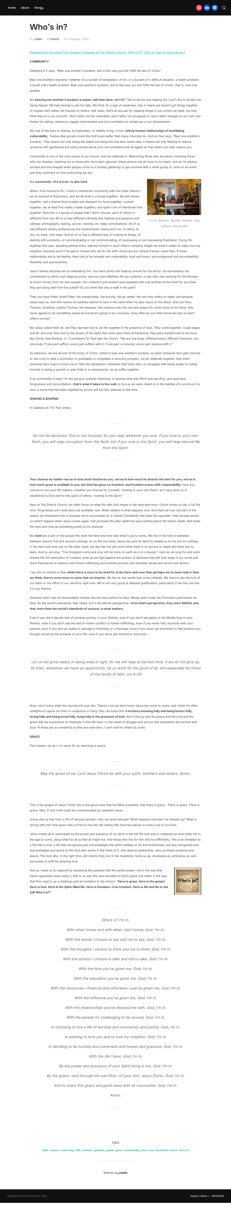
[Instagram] (199, 8)
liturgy (38, 8)
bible (45, 1150)
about (25, 8)
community (67, 1150)
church (54, 39)
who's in (184, 1150)
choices (54, 1150)
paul (151, 1150)
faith (78, 1150)
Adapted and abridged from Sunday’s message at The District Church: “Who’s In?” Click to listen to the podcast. (107, 52)
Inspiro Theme (198, 1195)
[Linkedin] (207, 8)
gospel (110, 1150)
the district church (166, 1150)
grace (119, 1150)
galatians (99, 1150)
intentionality (132, 1150)
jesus (144, 1150)
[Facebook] (215, 8)
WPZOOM (218, 1195)
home (12, 8)
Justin (38, 39)
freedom (87, 1150)
